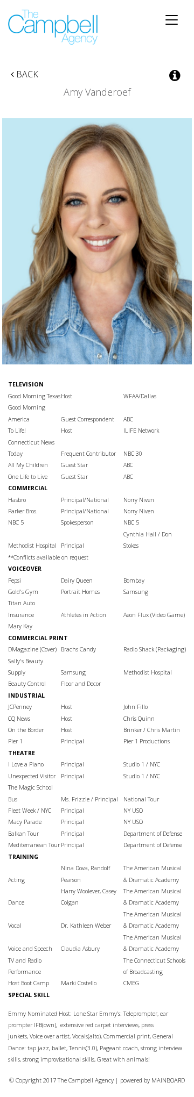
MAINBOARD (168, 1080)
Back (26, 74)
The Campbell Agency (53, 27)
